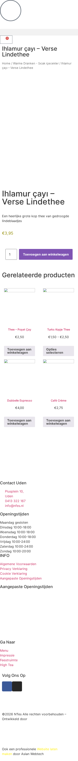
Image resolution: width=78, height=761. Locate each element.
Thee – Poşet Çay (19, 329)
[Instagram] (17, 686)
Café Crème (58, 400)
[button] (39, 32)
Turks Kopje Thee (58, 329)
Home (6, 63)
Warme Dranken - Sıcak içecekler (36, 63)
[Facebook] (7, 686)
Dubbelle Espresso (19, 400)
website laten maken (31, 698)
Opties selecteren (54, 350)
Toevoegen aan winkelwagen (46, 254)
